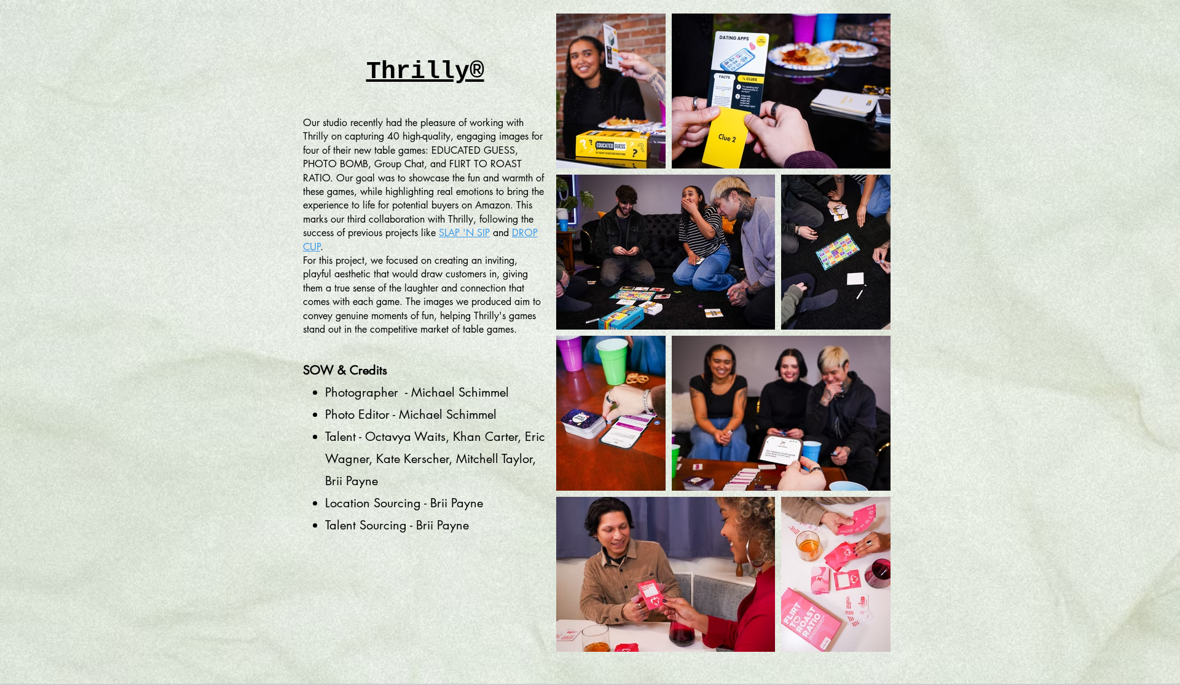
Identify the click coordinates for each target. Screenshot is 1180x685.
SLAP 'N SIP (464, 232)
